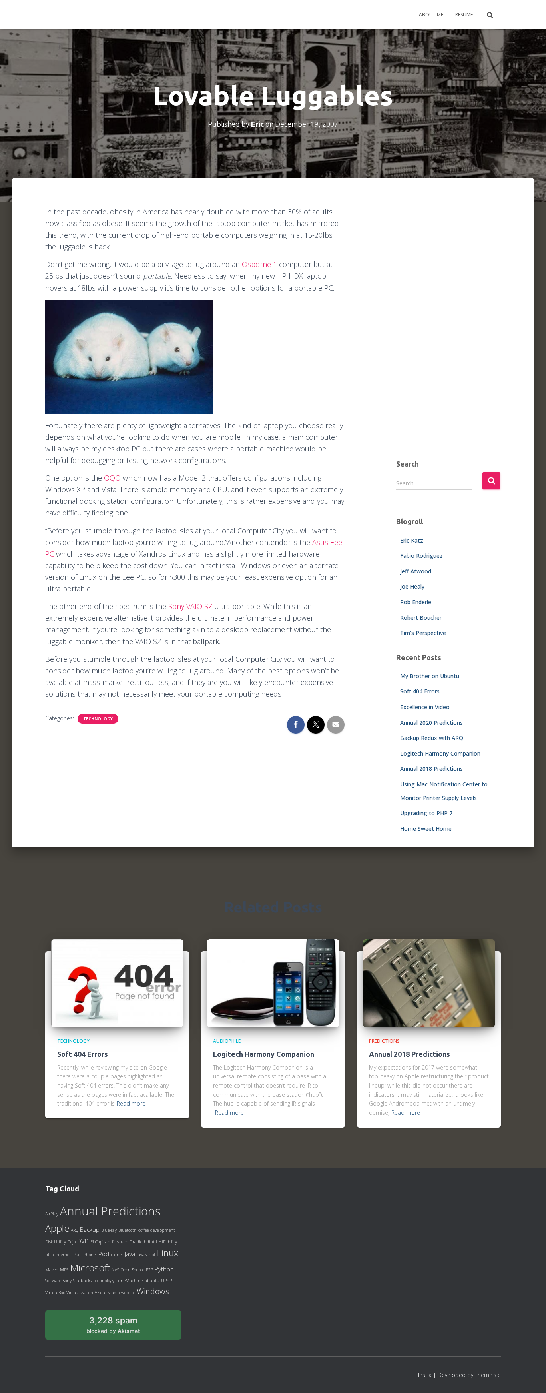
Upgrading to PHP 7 (426, 813)
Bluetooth (127, 1230)
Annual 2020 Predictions (431, 722)
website (128, 1292)
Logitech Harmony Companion (440, 753)
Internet (63, 1254)
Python (164, 1269)
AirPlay (51, 1214)
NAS (115, 1270)
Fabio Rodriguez (421, 555)
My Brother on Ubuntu (429, 676)
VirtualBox (55, 1292)
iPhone (89, 1254)
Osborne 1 (259, 264)
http (49, 1254)
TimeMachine (129, 1280)
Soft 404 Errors (420, 691)
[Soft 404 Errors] (117, 982)
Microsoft (90, 1267)
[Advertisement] (448, 326)
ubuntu (151, 1280)
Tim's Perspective (423, 633)
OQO (112, 478)
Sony (67, 1280)
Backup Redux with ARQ (431, 738)
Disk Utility (55, 1242)
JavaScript (146, 1254)
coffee (143, 1230)
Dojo (72, 1242)
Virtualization (79, 1292)
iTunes (117, 1254)
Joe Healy (412, 586)
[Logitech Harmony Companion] (273, 982)
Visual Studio (107, 1292)
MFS (64, 1270)
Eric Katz (411, 540)
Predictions (384, 1041)
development (162, 1230)
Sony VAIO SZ (190, 606)
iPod (103, 1254)
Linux (167, 1253)
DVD (83, 1241)
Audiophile (227, 1041)
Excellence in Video (425, 707)
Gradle (136, 1242)
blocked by (122, 1327)
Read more (131, 1103)
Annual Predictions (110, 1211)
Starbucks (82, 1280)
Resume (464, 14)
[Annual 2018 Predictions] (429, 982)
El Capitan (100, 1242)
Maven (51, 1270)
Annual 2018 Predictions (431, 768)
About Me (431, 14)
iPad (76, 1254)
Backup (90, 1229)
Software (53, 1280)
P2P (149, 1270)
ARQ (74, 1230)
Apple (57, 1228)
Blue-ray (109, 1230)
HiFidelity (168, 1242)
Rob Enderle (415, 602)
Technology (98, 719)
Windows (153, 1291)
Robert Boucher (421, 617)
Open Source (132, 1270)
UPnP (166, 1280)
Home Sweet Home (426, 828)
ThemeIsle (488, 1375)
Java (130, 1254)
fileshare (120, 1242)
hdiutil (150, 1242)
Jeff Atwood (415, 571)
